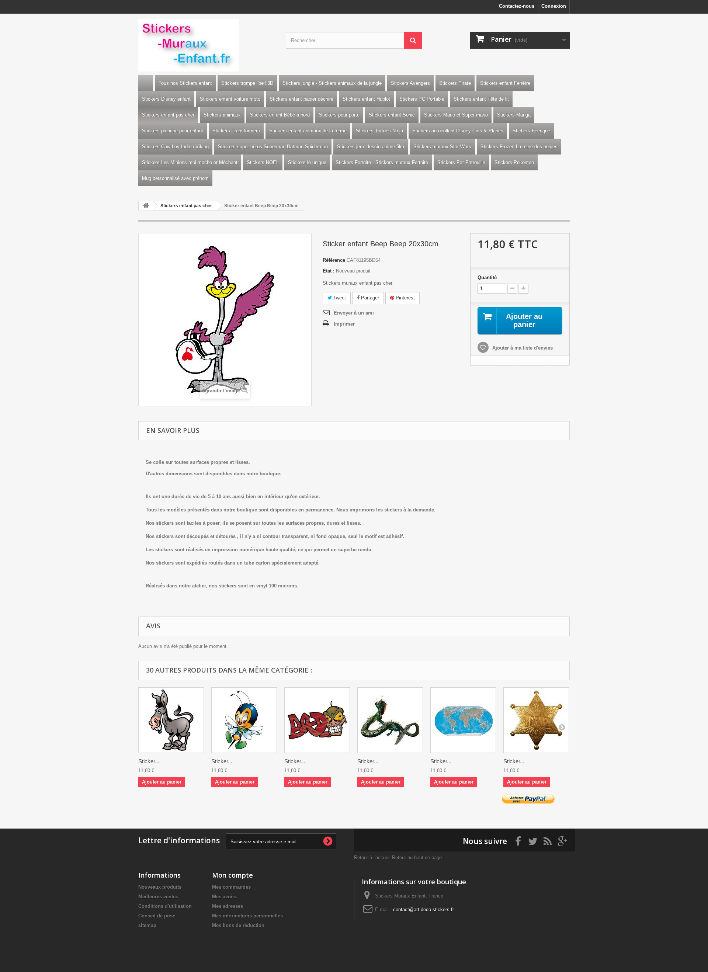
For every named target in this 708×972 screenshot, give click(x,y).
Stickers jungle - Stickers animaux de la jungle (332, 83)
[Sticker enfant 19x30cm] (244, 720)
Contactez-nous (516, 6)
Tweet (339, 298)
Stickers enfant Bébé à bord (280, 115)
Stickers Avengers (410, 83)
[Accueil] (145, 83)
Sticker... (148, 761)
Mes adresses (227, 906)
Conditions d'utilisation (165, 906)
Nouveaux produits (159, 887)
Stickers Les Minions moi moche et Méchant (189, 162)
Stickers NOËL (263, 162)
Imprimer (344, 324)
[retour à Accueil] (146, 206)
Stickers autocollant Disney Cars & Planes (457, 130)
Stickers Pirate (455, 83)
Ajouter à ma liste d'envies (522, 348)
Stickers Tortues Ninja (379, 130)
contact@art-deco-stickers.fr (423, 909)
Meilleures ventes (158, 896)
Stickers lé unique (307, 162)
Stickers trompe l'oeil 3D (247, 83)
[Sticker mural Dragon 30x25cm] (390, 720)
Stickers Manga (514, 115)
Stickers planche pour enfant (172, 130)
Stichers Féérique (531, 130)
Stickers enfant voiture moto (230, 99)
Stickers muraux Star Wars (442, 146)
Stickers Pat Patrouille (461, 162)
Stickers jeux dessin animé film (370, 146)
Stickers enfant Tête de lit (481, 99)
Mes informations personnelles (247, 916)
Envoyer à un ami (354, 313)
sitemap (147, 925)
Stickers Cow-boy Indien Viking (175, 146)
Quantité (487, 277)
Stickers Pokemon (514, 162)
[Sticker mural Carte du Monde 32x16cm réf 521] (463, 720)
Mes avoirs (224, 896)
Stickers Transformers (236, 130)
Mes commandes (231, 887)
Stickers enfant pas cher (168, 115)
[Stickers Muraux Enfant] (206, 45)
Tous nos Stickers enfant (185, 83)
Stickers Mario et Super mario (456, 115)
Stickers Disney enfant (166, 99)
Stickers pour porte (339, 115)
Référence (334, 260)
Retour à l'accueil (372, 857)
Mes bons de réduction (238, 925)
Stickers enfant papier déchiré (301, 99)
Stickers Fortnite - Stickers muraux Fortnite (382, 162)
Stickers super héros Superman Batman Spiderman (273, 146)
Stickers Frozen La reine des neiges (519, 146)
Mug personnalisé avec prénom (175, 178)
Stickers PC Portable (421, 99)
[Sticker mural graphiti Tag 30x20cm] (317, 720)
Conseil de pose (156, 916)
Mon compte (232, 875)
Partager (369, 298)
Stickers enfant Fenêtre (505, 83)
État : (328, 271)
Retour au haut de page (417, 857)
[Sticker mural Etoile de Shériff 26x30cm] (536, 720)
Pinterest (404, 298)
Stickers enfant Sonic (392, 115)
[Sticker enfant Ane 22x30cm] (171, 720)
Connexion (553, 6)
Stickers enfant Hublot (366, 99)
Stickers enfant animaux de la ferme (308, 130)
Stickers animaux (222, 115)
